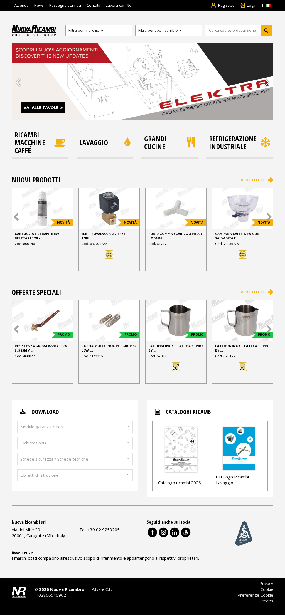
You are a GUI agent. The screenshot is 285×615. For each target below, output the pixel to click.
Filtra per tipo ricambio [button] (158, 30)
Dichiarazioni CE (35, 443)
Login (252, 5)
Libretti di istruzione (39, 475)
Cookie (267, 589)
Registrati (226, 5)
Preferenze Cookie (255, 595)
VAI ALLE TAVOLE (41, 107)
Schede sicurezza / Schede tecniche (54, 459)
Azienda (21, 5)
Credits (266, 601)
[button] (18, 81)
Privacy (266, 583)
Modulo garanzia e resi (42, 426)
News (39, 5)
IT (264, 5)
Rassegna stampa (65, 5)
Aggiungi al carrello (42, 264)
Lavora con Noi (119, 5)
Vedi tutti (252, 179)
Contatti (93, 5)
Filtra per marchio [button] (84, 30)
